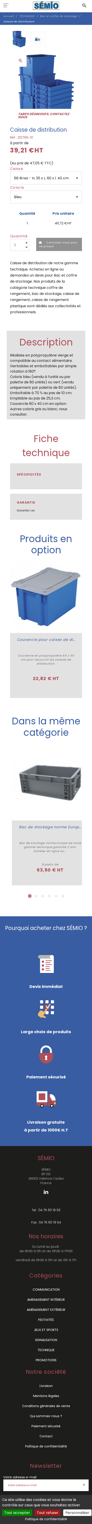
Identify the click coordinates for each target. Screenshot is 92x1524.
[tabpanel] (50, 814)
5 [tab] (56, 896)
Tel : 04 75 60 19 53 (46, 1210)
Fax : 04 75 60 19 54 (46, 1222)
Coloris (17, 187)
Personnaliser (77, 1512)
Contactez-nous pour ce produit (58, 244)
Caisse (16, 168)
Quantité (19, 236)
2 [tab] (36, 896)
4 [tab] (49, 896)
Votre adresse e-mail (19, 1477)
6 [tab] (63, 896)
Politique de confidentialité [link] (46, 1519)
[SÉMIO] (46, 5)
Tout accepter (17, 1512)
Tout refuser (48, 1512)
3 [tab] (42, 896)
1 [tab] (29, 896)
